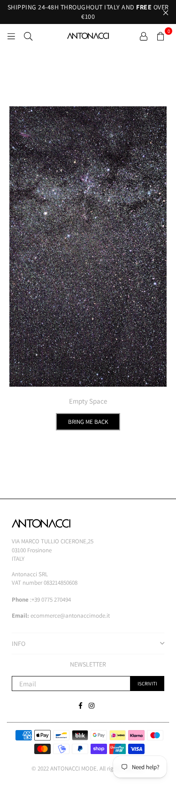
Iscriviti (147, 683)
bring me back (88, 422)
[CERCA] (28, 36)
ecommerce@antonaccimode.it (70, 616)
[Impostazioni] (143, 36)
